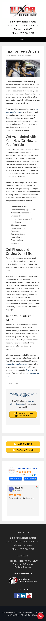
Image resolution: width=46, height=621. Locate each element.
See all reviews (15, 479)
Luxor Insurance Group (23, 11)
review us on (29, 479)
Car (16, 383)
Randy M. (19, 488)
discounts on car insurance (16, 364)
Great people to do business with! (21, 498)
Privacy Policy (26, 615)
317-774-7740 (27, 33)
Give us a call (30, 370)
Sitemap (35, 615)
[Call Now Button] (40, 616)
